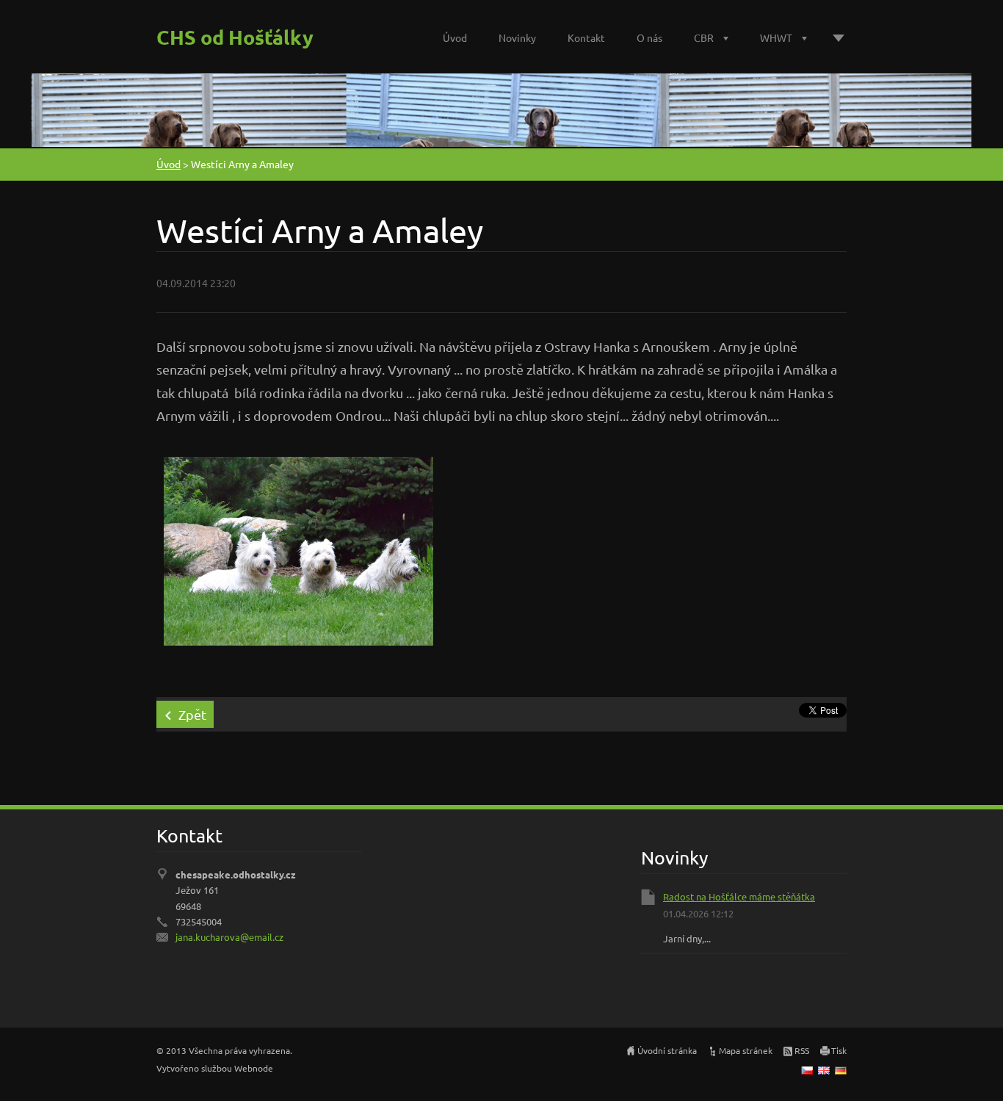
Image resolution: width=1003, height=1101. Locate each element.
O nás (649, 37)
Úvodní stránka (667, 1050)
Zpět (192, 714)
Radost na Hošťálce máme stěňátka (739, 896)
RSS (801, 1050)
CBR (704, 37)
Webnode (253, 1068)
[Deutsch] (841, 1070)
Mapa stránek (745, 1050)
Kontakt (586, 37)
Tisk (839, 1050)
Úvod (455, 37)
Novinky (517, 37)
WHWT (776, 37)
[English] (824, 1070)
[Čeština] (807, 1070)
